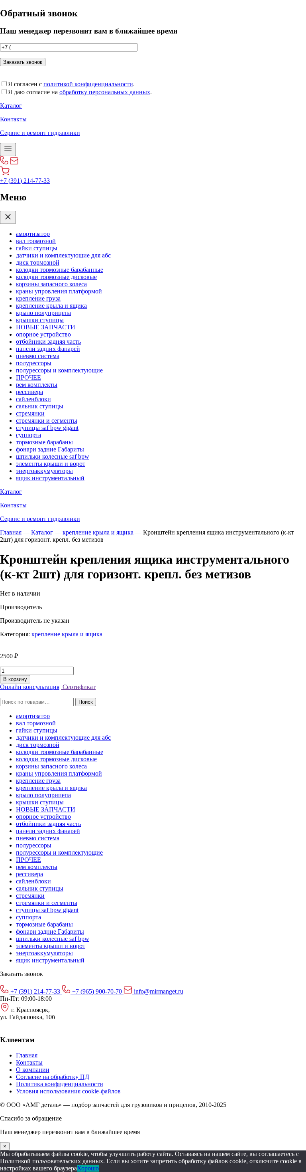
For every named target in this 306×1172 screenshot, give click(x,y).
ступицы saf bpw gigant (47, 427)
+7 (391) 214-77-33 (25, 180)
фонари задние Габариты (50, 449)
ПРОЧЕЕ (28, 377)
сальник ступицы (39, 406)
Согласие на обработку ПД (52, 1076)
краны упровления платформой (59, 291)
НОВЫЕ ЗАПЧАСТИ (45, 327)
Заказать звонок (22, 62)
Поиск (85, 702)
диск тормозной (37, 262)
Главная (11, 532)
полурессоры (33, 363)
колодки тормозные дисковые (56, 276)
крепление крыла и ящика (51, 305)
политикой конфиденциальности (88, 84)
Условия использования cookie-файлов (68, 1091)
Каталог (42, 532)
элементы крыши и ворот (50, 463)
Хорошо (88, 1168)
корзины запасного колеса (51, 284)
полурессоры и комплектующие (59, 370)
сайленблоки (33, 399)
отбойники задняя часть (48, 341)
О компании (32, 1069)
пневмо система (37, 355)
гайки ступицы (36, 248)
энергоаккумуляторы (44, 470)
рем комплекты (36, 384)
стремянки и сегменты (46, 420)
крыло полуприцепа (43, 312)
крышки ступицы (40, 320)
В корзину (15, 679)
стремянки (30, 413)
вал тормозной (36, 241)
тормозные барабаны (44, 442)
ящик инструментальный (50, 478)
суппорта (28, 435)
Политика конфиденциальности (59, 1084)
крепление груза (38, 298)
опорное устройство (43, 334)
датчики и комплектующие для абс (63, 255)
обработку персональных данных (104, 92)
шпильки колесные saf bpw (52, 456)
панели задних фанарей (48, 348)
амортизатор (33, 233)
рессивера (29, 391)
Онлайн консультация (29, 686)
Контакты (29, 1062)
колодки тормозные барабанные (59, 269)
